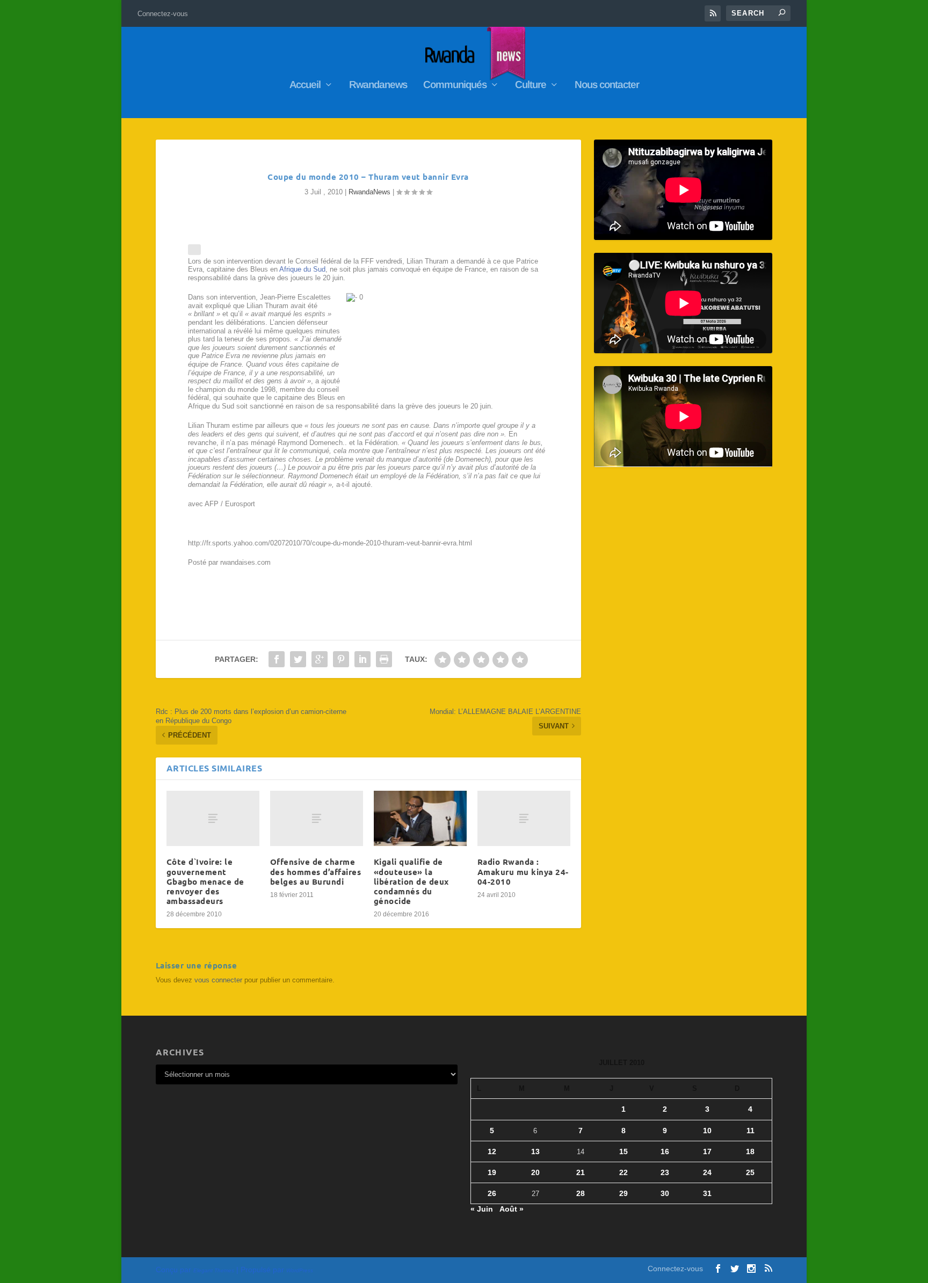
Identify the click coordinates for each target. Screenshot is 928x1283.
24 (707, 1172)
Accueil (305, 85)
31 (707, 1193)
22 (623, 1172)
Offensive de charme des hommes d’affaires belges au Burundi (315, 871)
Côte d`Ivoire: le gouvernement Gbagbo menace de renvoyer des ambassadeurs (205, 881)
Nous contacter (607, 85)
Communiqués (455, 85)
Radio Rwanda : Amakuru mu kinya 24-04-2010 (523, 871)
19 (492, 1172)
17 (707, 1151)
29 (623, 1193)
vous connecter (218, 980)
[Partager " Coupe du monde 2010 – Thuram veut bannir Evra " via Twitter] (298, 659)
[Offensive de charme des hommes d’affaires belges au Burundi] (316, 819)
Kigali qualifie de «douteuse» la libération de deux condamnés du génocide (411, 881)
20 (535, 1172)
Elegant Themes (213, 1270)
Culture (530, 85)
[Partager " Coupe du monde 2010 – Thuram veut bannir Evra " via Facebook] (276, 659)
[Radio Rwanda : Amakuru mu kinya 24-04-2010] (523, 819)
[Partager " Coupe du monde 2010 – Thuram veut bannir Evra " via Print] (384, 659)
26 (492, 1193)
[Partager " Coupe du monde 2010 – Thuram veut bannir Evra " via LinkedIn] (362, 659)
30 (665, 1193)
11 (750, 1130)
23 (665, 1172)
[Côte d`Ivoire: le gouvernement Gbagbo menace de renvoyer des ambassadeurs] (212, 819)
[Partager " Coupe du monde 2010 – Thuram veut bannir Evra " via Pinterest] (341, 659)
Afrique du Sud (302, 269)
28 (580, 1193)
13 (535, 1151)
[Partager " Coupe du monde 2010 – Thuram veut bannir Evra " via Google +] (319, 659)
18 (750, 1151)
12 (492, 1151)
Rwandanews (378, 85)
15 (623, 1151)
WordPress (299, 1270)
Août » (511, 1209)
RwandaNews (369, 192)
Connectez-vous (162, 14)
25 (750, 1172)
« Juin (481, 1209)
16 (665, 1151)
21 (580, 1172)
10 (707, 1130)
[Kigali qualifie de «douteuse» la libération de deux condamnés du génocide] (420, 819)
